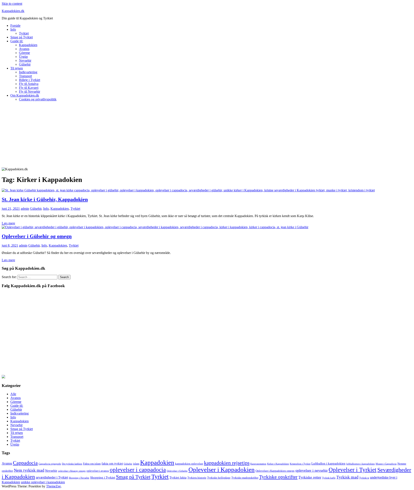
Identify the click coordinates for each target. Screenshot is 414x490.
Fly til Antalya (28, 84)
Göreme (24, 53)
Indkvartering (28, 72)
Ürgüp (23, 56)
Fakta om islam (92, 463)
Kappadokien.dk (13, 11)
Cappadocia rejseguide (50, 464)
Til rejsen (16, 68)
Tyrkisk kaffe (329, 478)
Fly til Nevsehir (29, 91)
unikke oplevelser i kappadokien (43, 482)
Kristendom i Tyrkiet (300, 464)
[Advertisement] (207, 135)
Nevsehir (25, 60)
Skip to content (12, 3)
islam (136, 463)
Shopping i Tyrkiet (102, 477)
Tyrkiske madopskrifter (244, 477)
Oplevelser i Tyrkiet (352, 470)
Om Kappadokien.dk (24, 95)
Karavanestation (258, 464)
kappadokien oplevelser (189, 463)
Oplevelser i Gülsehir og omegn (37, 236)
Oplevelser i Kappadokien (221, 469)
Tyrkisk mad (347, 477)
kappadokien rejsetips (226, 463)
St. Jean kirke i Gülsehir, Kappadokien (45, 199)
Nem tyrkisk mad (29, 470)
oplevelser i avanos (97, 470)
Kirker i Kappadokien (278, 464)
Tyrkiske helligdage (219, 477)
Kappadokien (28, 45)
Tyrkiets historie (196, 477)
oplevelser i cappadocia (138, 470)
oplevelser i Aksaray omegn (72, 471)
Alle (13, 394)
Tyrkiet (24, 33)
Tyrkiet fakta (178, 477)
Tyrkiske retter (309, 477)
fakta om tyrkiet (112, 463)
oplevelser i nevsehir (311, 470)
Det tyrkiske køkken (72, 464)
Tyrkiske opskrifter (278, 477)
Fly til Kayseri (28, 87)
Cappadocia (25, 463)
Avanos (24, 49)
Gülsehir (25, 64)
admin (25, 208)
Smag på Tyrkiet (21, 37)
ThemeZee (53, 486)
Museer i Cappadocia (386, 464)
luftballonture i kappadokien (360, 464)
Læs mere (8, 223)
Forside (15, 25)
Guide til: (16, 41)
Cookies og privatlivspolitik (37, 99)
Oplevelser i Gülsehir (177, 471)
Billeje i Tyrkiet (29, 80)
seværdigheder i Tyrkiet (52, 477)
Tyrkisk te (364, 478)
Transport (25, 76)
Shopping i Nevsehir (79, 478)
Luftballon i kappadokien (328, 463)
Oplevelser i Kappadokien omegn (275, 470)
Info (13, 29)
